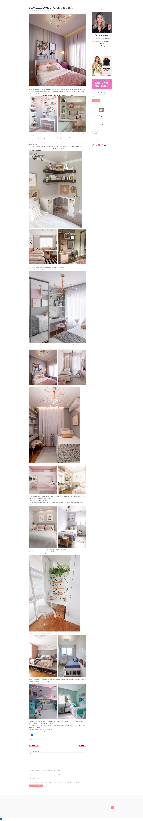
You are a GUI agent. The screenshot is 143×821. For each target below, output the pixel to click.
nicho (54, 138)
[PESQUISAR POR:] (102, 96)
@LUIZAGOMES (61, 148)
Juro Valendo (94, 133)
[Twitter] (96, 145)
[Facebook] (93, 145)
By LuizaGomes (95, 137)
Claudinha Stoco (95, 135)
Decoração (33, 5)
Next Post (82, 745)
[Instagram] (99, 145)
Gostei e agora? (95, 129)
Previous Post (34, 745)
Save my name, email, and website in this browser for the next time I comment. (56, 782)
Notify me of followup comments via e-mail (45, 770)
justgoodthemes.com (73, 815)
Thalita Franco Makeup (96, 127)
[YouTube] (105, 145)
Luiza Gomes (32, 10)
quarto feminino (34, 739)
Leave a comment (48, 10)
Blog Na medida (95, 131)
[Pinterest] (102, 145)
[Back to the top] (112, 807)
